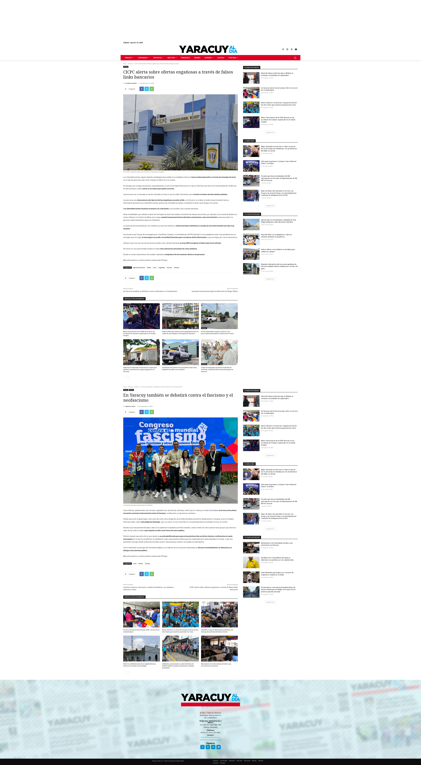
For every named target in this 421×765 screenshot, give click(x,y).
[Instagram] (287, 49)
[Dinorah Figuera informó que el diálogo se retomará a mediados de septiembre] (251, 78)
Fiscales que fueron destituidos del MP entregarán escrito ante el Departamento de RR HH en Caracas (279, 178)
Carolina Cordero (131, 83)
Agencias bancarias (139, 267)
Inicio (125, 64)
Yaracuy (176, 267)
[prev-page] (124, 376)
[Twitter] (291, 49)
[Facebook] (283, 49)
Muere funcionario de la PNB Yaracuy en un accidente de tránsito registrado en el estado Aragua (139, 333)
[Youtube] (296, 49)
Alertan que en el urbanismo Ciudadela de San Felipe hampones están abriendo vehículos (278, 221)
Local (154, 267)
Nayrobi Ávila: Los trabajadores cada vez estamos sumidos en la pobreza (276, 236)
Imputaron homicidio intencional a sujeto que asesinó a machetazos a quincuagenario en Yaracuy (140, 369)
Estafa (149, 267)
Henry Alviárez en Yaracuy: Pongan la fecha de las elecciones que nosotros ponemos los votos (279, 104)
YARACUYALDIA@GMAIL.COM (210, 740)
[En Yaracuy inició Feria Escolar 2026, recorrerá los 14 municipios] (251, 92)
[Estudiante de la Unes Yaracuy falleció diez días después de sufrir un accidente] (180, 352)
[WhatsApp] (152, 89)
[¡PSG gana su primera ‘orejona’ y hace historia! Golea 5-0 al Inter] (251, 166)
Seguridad (161, 267)
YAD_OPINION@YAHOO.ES (210, 737)
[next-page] (128, 376)
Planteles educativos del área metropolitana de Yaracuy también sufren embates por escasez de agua (279, 266)
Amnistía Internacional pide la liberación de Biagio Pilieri (215, 291)
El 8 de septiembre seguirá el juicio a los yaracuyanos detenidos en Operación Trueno (217, 332)
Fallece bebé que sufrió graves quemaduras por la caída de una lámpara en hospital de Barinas (180, 332)
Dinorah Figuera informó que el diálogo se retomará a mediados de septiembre (277, 74)
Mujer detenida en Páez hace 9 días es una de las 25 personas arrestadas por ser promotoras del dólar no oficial (279, 148)
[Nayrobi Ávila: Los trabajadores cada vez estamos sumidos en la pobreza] (251, 239)
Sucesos (130, 64)
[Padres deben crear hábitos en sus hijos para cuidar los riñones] (251, 254)
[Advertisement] (66, 15)
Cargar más (269, 132)
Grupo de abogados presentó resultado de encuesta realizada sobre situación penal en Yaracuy (217, 369)
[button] (295, 57)
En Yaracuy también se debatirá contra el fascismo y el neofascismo (150, 291)
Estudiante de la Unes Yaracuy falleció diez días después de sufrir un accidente (179, 368)
